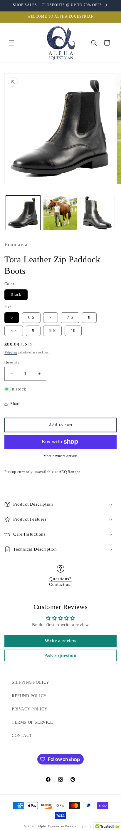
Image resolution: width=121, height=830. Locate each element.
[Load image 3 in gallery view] (97, 213)
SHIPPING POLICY (30, 682)
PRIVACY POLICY (29, 709)
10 (73, 330)
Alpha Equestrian (51, 826)
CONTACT (22, 735)
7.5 (70, 317)
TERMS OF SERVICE (32, 722)
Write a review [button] (60, 640)
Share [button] (15, 404)
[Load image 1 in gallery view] (23, 213)
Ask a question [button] (60, 655)
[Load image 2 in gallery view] (60, 213)
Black (16, 294)
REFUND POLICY (29, 696)
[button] (11, 42)
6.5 (31, 317)
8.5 (14, 330)
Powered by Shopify (81, 826)
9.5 (52, 330)
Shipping (10, 352)
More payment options (60, 456)
